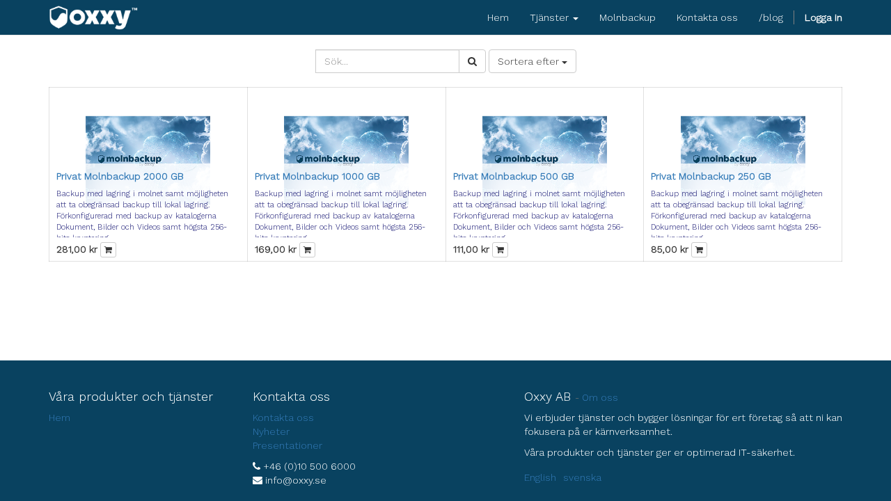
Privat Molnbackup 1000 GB (317, 176)
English (540, 477)
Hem (59, 417)
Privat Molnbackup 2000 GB (120, 176)
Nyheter (271, 431)
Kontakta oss (283, 417)
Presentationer (287, 445)
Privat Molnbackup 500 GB (513, 176)
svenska (582, 477)
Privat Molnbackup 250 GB (711, 176)
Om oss (600, 397)
